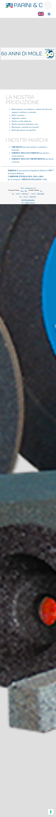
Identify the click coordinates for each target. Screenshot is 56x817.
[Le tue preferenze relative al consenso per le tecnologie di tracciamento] (51, 812)
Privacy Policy (13, 190)
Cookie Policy (33, 190)
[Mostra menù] (49, 14)
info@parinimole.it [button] (28, 200)
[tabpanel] (28, 53)
